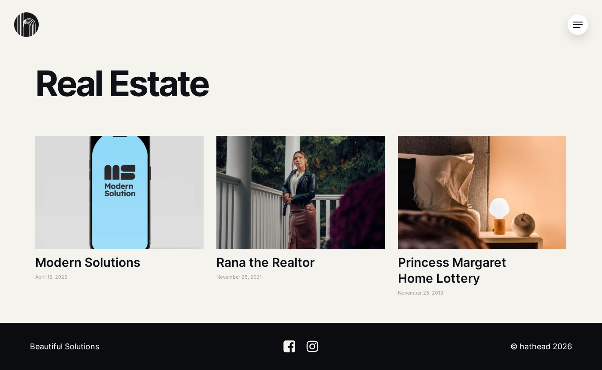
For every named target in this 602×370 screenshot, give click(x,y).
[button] (578, 25)
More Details (121, 185)
